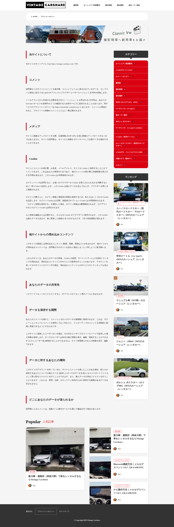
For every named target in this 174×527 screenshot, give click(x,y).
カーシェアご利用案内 (92, 5)
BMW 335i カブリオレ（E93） (128, 102)
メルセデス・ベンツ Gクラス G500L (130, 152)
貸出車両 (108, 5)
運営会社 (29, 511)
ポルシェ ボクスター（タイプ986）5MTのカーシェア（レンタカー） (130, 385)
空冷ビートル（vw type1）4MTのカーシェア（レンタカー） (130, 259)
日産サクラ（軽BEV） (125, 158)
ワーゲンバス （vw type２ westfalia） (129, 129)
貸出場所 (120, 5)
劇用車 (75, 5)
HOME (35, 16)
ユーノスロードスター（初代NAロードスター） (130, 144)
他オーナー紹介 (134, 5)
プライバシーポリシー (46, 511)
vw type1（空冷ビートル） (127, 137)
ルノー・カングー (124, 76)
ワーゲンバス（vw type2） (127, 109)
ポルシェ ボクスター (125, 121)
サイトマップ (64, 511)
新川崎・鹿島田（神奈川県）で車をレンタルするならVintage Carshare (129, 438)
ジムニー (120, 165)
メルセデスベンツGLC (125, 70)
